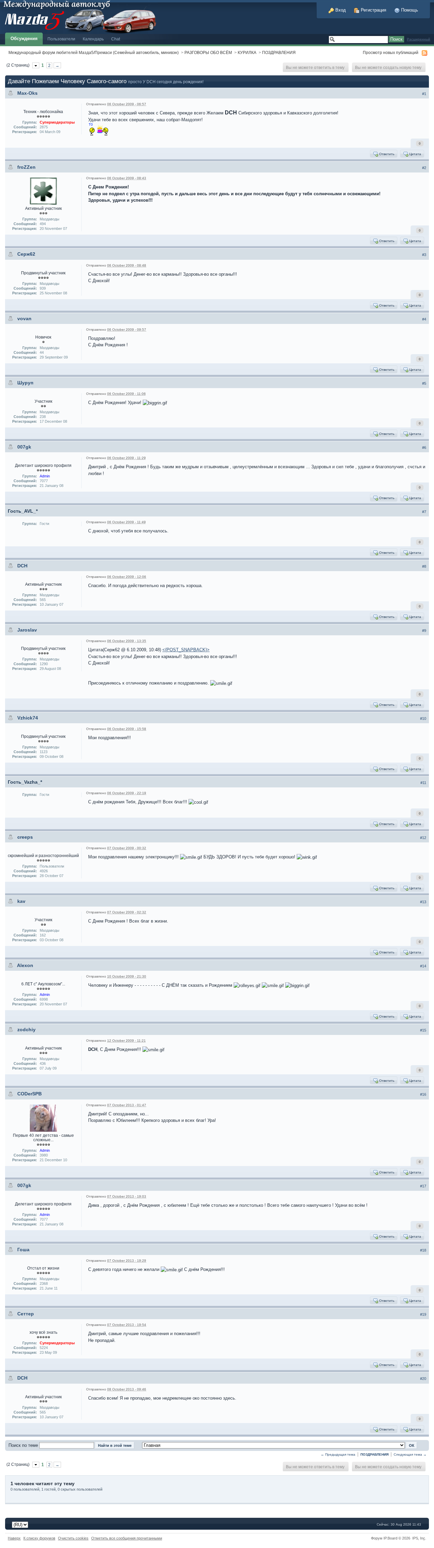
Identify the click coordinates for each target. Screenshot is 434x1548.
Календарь (93, 39)
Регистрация (372, 10)
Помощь (409, 10)
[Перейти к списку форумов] (79, 16)
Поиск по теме (23, 1445)
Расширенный (418, 39)
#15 (423, 1030)
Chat (115, 39)
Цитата (414, 154)
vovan (24, 318)
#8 (424, 566)
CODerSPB (29, 1093)
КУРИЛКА (247, 52)
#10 (423, 718)
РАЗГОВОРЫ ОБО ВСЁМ (208, 52)
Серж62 (26, 254)
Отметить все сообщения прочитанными (126, 1538)
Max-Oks (27, 93)
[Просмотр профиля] (43, 191)
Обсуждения (24, 38)
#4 (424, 319)
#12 (423, 838)
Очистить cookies (73, 1538)
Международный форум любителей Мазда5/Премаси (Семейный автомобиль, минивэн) (93, 52)
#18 (423, 1250)
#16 (423, 1094)
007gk (24, 447)
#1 (424, 94)
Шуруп (25, 382)
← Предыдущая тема (338, 1454)
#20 (423, 1379)
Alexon (25, 965)
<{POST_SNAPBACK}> (186, 649)
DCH (22, 565)
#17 (423, 1186)
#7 (424, 512)
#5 (424, 383)
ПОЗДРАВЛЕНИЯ (279, 52)
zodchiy (26, 1029)
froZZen (26, 167)
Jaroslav (27, 630)
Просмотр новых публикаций (390, 52)
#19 (423, 1314)
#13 (423, 902)
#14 (423, 966)
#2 (424, 168)
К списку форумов (39, 1538)
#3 (424, 255)
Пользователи (61, 39)
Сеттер (25, 1313)
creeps (25, 837)
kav (21, 901)
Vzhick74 (27, 718)
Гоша (23, 1249)
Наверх (14, 1538)
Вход (340, 10)
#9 (424, 631)
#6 (424, 447)
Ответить (386, 154)
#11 (423, 783)
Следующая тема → (410, 1454)
